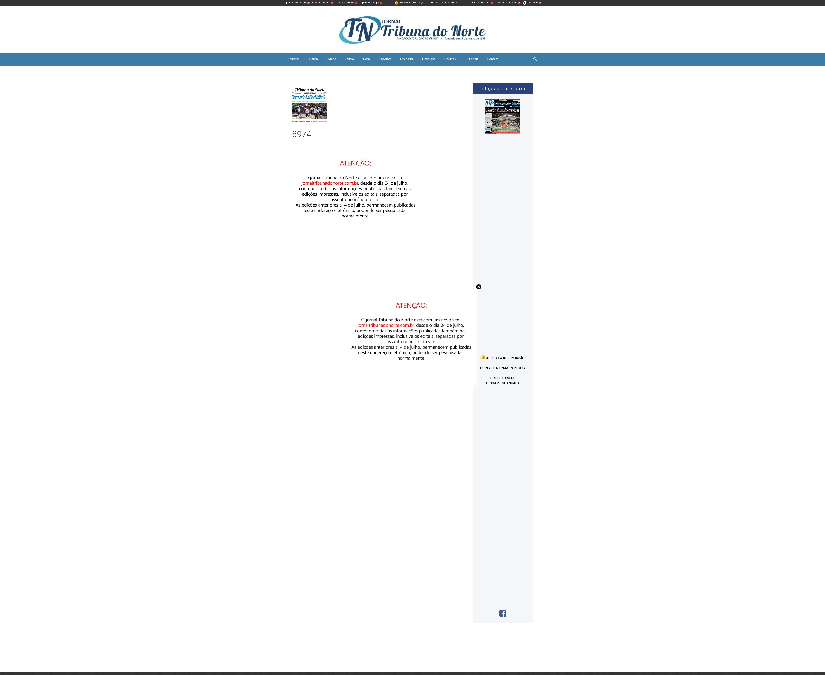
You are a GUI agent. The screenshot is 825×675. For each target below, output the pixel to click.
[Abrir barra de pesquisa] (535, 59)
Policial (349, 59)
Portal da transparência (503, 368)
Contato (493, 59)
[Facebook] (502, 616)
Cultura (313, 59)
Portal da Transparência (443, 2)
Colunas (450, 59)
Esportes (385, 59)
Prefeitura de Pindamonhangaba (502, 380)
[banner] (356, 242)
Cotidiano (429, 59)
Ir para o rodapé (371, 2)
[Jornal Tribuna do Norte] (412, 29)
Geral (366, 59)
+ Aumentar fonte (508, 2)
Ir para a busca (346, 2)
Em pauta (407, 59)
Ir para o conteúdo (296, 2)
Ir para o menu (322, 2)
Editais (473, 59)
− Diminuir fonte (481, 2)
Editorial (293, 59)
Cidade (331, 59)
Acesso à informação (505, 358)
